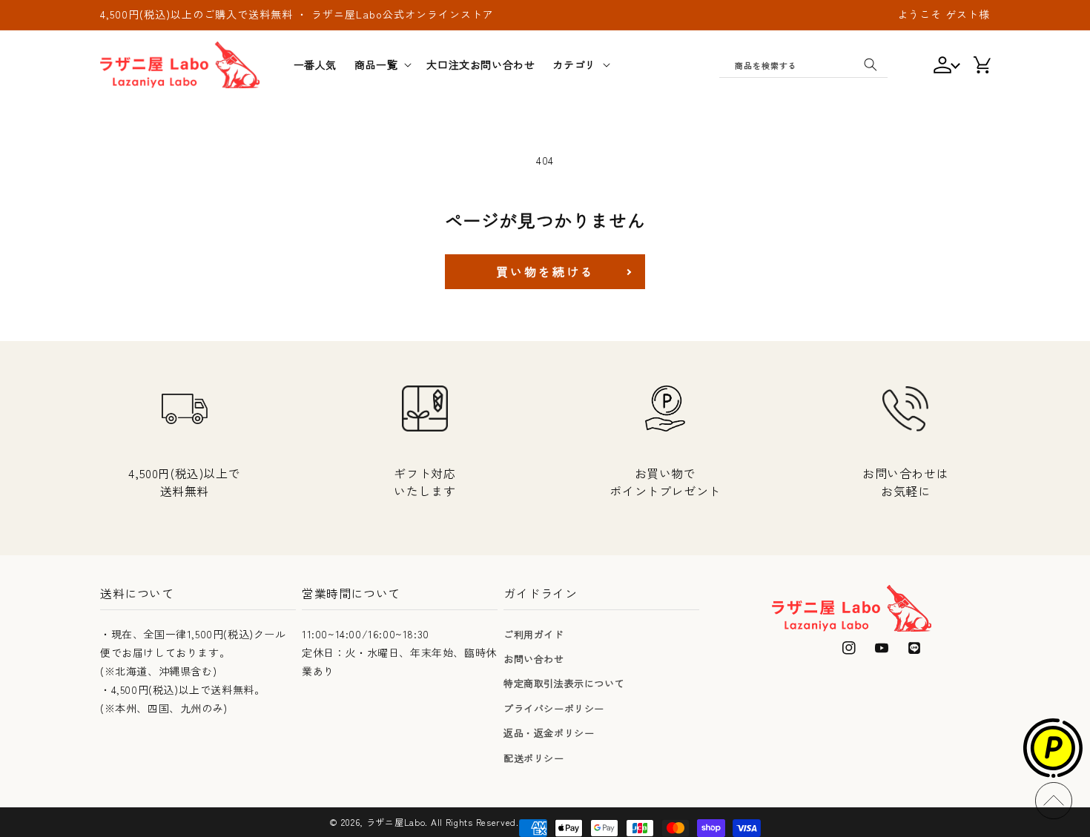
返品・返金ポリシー (548, 733)
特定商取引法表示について (563, 683)
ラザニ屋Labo (396, 822)
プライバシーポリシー (553, 708)
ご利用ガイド (533, 634)
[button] (381, 64)
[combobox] (803, 64)
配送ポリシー (533, 758)
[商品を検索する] (870, 64)
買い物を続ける (545, 271)
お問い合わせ (533, 659)
